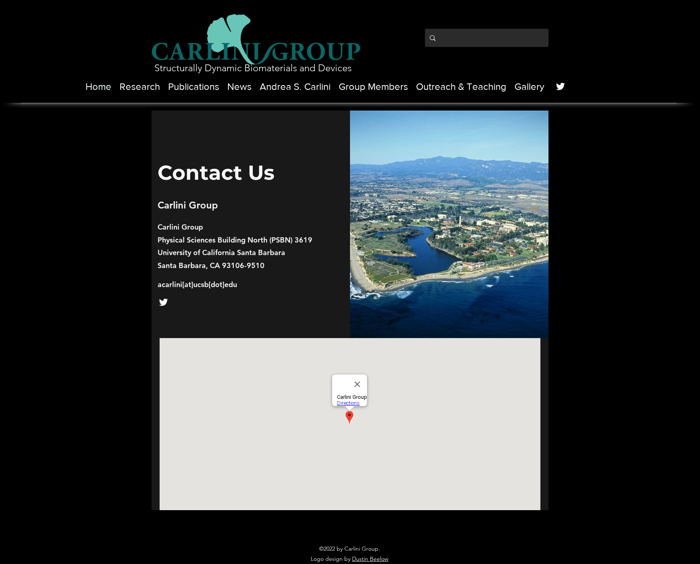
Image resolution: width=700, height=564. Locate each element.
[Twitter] (560, 86)
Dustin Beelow (370, 558)
